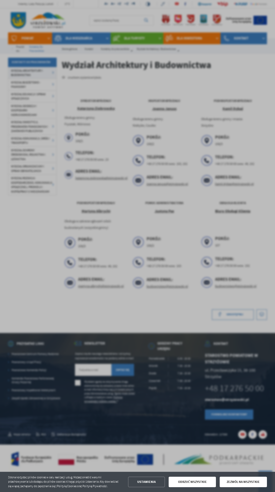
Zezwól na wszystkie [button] (243, 482)
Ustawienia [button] (146, 482)
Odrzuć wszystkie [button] (192, 482)
